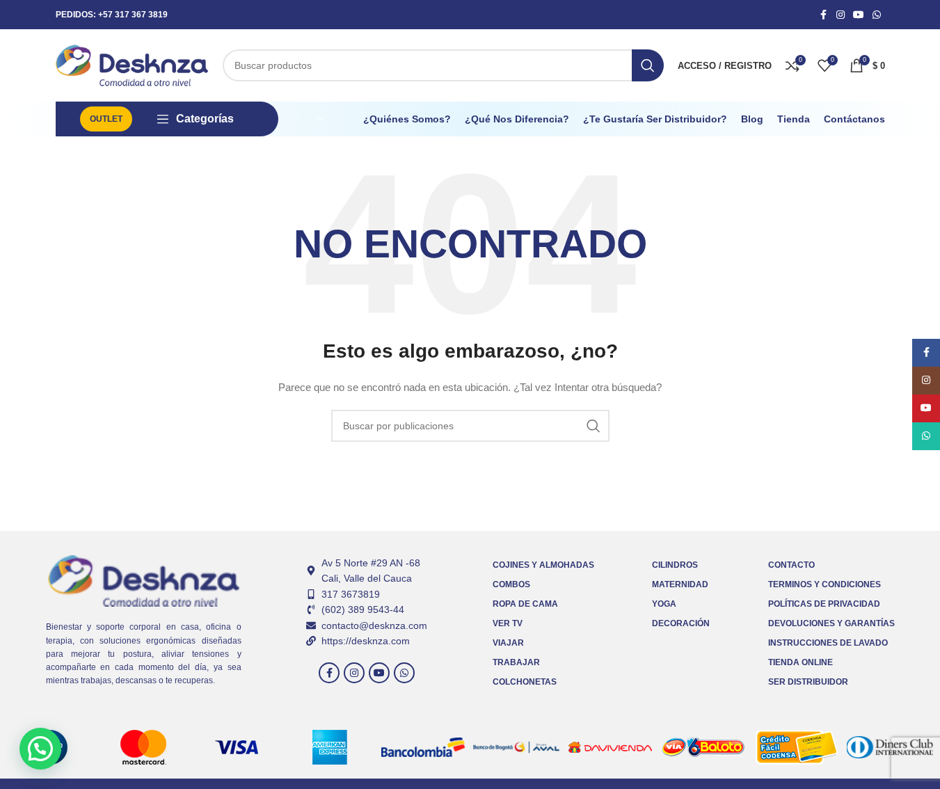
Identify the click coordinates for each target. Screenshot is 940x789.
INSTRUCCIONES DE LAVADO (828, 643)
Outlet (106, 119)
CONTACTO (791, 565)
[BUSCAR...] (648, 65)
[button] (40, 749)
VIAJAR (508, 643)
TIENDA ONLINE (800, 662)
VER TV (508, 623)
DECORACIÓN (681, 623)
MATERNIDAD (680, 584)
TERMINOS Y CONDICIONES (824, 584)
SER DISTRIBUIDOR (808, 682)
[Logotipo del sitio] (132, 64)
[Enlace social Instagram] (840, 15)
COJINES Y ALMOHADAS (543, 565)
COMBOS (511, 584)
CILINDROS (675, 565)
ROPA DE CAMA (525, 604)
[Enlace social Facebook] (823, 15)
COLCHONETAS (525, 682)
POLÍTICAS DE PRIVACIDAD (824, 604)
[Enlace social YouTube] (858, 15)
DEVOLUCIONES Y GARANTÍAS (831, 623)
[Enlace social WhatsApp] (876, 15)
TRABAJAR (516, 662)
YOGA (664, 604)
